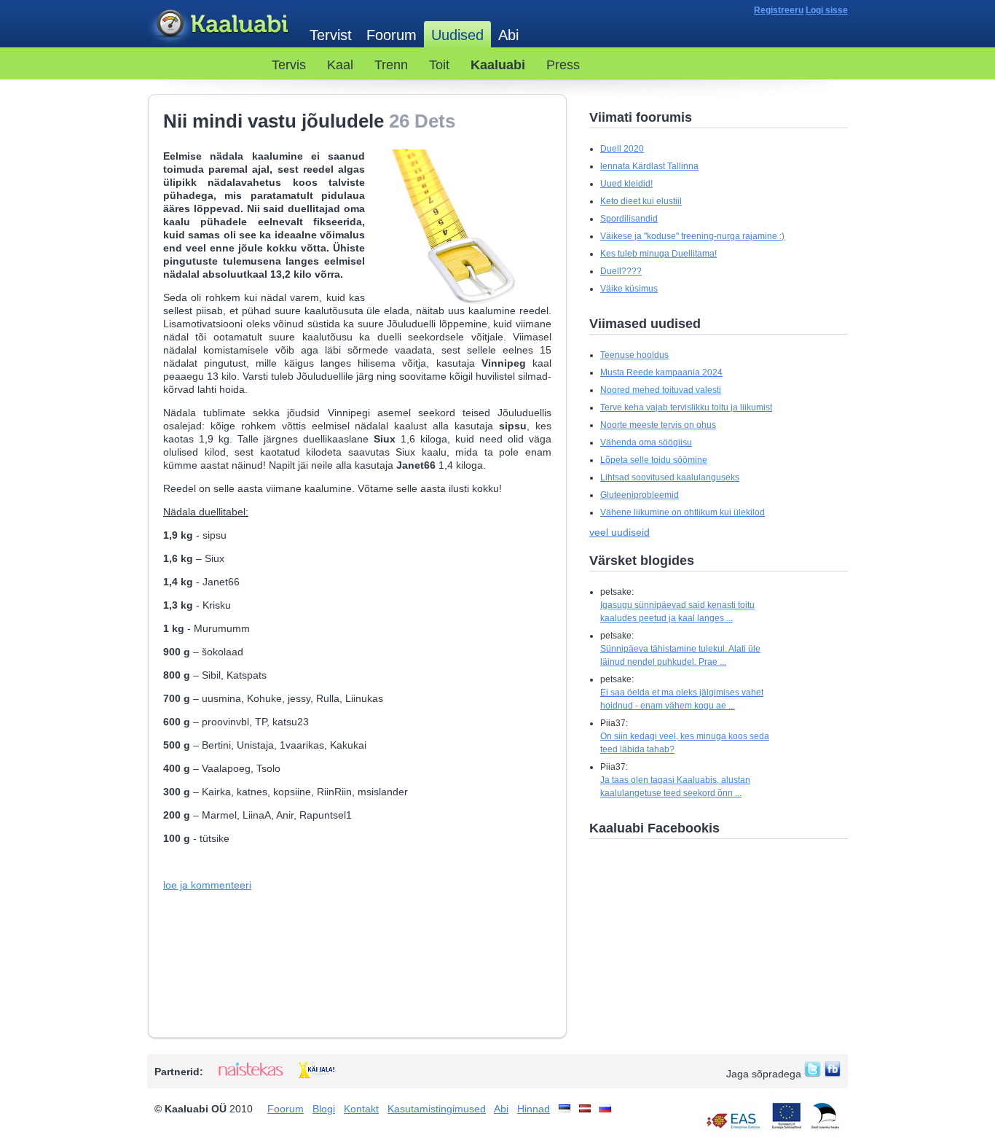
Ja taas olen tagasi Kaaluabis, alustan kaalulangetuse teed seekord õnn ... (675, 786)
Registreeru (778, 10)
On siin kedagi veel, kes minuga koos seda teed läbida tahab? (684, 742)
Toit (439, 65)
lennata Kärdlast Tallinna (649, 166)
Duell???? (621, 271)
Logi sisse (827, 10)
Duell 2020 (622, 149)
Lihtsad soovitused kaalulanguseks (669, 477)
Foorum (391, 35)
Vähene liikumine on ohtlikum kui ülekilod (682, 512)
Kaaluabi (221, 24)
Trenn (391, 65)
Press (563, 65)
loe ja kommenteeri (207, 885)
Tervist (331, 35)
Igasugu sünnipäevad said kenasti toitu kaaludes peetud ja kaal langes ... (677, 611)
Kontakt (361, 1109)
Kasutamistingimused (437, 1109)
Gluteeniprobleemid (639, 495)
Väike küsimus (629, 289)
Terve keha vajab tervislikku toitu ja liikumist (686, 407)
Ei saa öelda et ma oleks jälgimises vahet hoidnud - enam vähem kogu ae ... (681, 699)
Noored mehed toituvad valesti (660, 390)
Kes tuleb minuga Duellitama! (658, 254)
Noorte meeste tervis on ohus (658, 425)
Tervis (289, 65)
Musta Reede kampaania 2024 (661, 372)
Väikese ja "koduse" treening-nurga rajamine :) (692, 236)
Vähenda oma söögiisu (646, 442)
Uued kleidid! (626, 184)
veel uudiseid (619, 532)
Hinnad (533, 1109)
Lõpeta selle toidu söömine (653, 460)
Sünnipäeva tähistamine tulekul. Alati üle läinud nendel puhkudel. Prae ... (680, 655)
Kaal (340, 65)
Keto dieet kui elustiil (641, 201)
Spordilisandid (629, 219)
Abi (508, 35)
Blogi (323, 1109)
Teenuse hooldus (634, 355)
